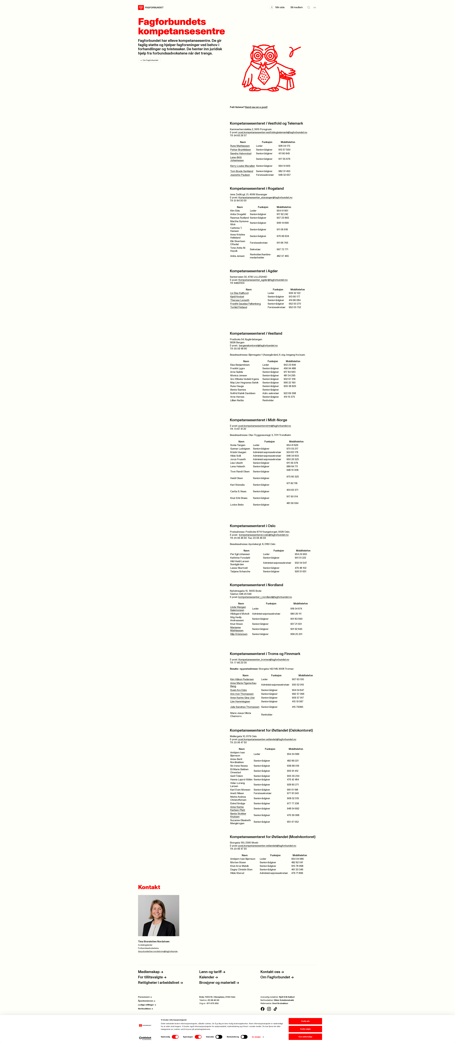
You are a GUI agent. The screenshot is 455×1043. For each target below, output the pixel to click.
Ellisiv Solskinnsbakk (284, 1000)
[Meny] (314, 7)
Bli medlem (297, 7)
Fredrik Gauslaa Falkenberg (245, 304)
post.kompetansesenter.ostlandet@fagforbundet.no (267, 739)
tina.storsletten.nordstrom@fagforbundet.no (158, 951)
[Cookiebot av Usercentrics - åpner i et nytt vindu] (145, 1038)
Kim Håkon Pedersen (242, 679)
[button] (278, 7)
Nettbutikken (145, 1009)
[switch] (198, 1037)
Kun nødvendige (305, 1037)
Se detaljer (256, 1037)
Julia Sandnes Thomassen (244, 707)
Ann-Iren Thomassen (242, 694)
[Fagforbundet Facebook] (262, 1009)
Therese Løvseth (239, 300)
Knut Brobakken (280, 1003)
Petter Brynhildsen (240, 149)
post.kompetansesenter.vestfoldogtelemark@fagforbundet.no (272, 132)
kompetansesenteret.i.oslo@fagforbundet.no (264, 535)
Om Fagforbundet (149, 60)
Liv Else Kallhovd (239, 293)
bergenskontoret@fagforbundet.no (258, 345)
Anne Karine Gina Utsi (242, 698)
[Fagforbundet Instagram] (269, 1009)
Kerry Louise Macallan (242, 166)
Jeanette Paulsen (240, 175)
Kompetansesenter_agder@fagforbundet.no (263, 280)
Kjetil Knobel (237, 296)
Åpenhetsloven (146, 1001)
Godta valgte (305, 1029)
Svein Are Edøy (238, 690)
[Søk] (308, 7)
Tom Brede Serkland (241, 171)
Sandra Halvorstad (240, 153)
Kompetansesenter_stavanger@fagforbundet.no (265, 197)
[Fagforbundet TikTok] (275, 1009)
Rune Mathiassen (240, 146)
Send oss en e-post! (256, 107)
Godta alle (305, 1021)
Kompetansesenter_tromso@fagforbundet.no (263, 659)
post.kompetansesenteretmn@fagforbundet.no (264, 426)
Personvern (145, 997)
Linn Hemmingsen (240, 701)
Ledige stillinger (147, 1005)
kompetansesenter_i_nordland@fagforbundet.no (265, 597)
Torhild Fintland (238, 307)
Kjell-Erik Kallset (287, 997)
